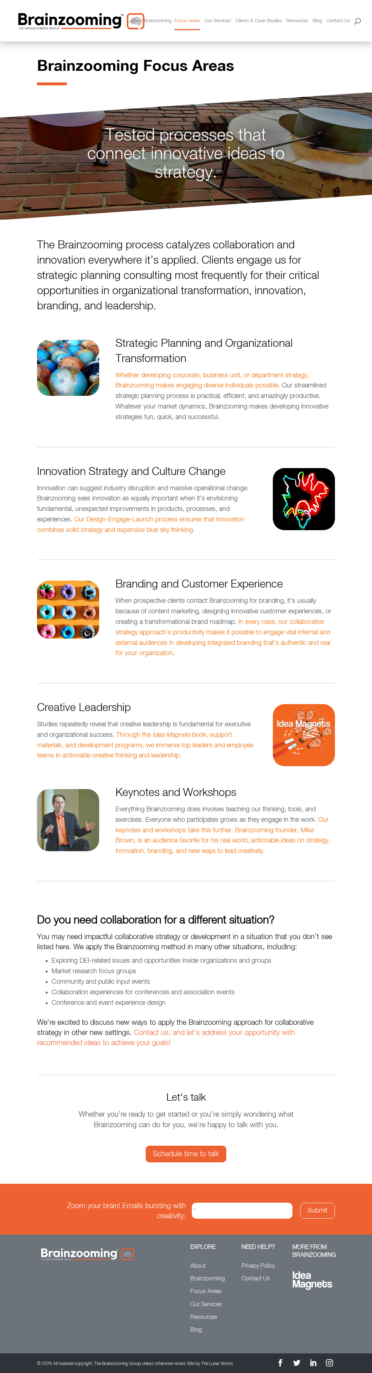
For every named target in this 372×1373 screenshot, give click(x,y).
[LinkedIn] (313, 1364)
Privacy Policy (258, 1266)
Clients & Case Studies (258, 21)
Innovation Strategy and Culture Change (131, 472)
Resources (297, 21)
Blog (317, 21)
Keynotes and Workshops (176, 793)
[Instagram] (329, 1364)
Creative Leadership (84, 708)
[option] (186, 156)
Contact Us (338, 21)
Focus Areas (187, 21)
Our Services (218, 21)
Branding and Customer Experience (199, 584)
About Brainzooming (150, 21)
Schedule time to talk (186, 1154)
